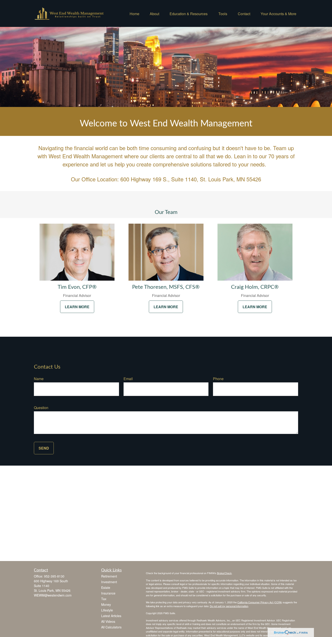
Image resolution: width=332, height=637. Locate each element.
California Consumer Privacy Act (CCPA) (259, 602)
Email (128, 378)
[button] (134, 13)
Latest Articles (111, 615)
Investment (109, 582)
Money (106, 604)
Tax (103, 599)
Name (39, 378)
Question (41, 407)
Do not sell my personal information (229, 606)
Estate (105, 587)
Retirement (109, 576)
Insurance (108, 593)
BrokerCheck (224, 573)
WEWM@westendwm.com (53, 595)
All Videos (108, 621)
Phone (218, 378)
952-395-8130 (54, 576)
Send (44, 448)
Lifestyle (107, 610)
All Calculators (111, 627)
